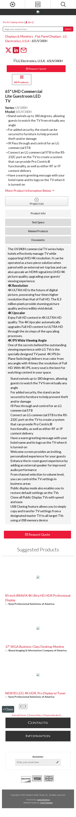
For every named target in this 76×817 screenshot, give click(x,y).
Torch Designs (46, 803)
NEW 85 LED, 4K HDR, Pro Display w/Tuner (35, 693)
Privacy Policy (35, 715)
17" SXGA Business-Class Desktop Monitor (34, 646)
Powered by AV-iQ (52, 715)
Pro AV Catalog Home (13, 22)
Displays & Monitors (19, 36)
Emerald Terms (19, 715)
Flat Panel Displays (48, 36)
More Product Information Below (28, 190)
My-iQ (30, 22)
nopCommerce (43, 800)
